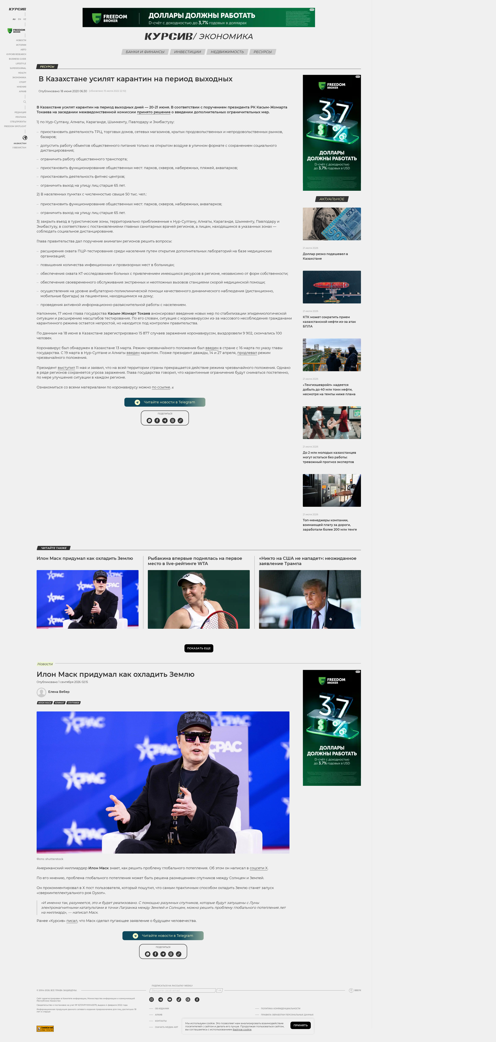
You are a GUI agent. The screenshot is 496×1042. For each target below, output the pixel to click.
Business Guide (17, 59)
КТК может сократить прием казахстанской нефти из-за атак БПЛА (329, 321)
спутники (73, 703)
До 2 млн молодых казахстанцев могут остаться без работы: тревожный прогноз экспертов (329, 457)
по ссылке (161, 387)
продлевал (247, 353)
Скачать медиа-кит (166, 1027)
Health (22, 73)
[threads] (188, 999)
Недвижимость (227, 52)
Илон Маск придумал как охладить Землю (85, 558)
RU (14, 19)
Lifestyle (21, 63)
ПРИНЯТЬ (301, 1025)
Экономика (19, 77)
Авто (23, 49)
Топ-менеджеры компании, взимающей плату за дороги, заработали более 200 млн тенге (330, 524)
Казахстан (20, 143)
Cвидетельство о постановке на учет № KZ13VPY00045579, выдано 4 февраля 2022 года (82, 1005)
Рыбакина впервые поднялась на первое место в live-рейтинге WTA (195, 561)
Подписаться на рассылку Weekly (172, 986)
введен (212, 348)
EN (19, 19)
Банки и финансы (145, 52)
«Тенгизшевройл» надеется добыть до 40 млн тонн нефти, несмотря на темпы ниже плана (329, 389)
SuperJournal (18, 68)
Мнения (21, 87)
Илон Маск (44, 703)
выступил (66, 368)
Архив (22, 91)
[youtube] (169, 999)
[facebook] (197, 999)
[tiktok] (179, 999)
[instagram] (151, 999)
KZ (24, 19)
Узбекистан (19, 147)
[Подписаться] (219, 990)
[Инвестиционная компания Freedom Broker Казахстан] (16, 31)
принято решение (153, 112)
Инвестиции (188, 52)
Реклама (21, 117)
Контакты (161, 1021)
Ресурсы (262, 52)
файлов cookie (242, 1029)
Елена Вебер (59, 692)
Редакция (20, 112)
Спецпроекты (18, 121)
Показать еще (199, 648)
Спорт (22, 82)
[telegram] (160, 999)
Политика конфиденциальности (280, 1009)
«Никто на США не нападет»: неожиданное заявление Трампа (307, 561)
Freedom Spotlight (15, 126)
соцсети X (259, 868)
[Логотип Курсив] (17, 9)
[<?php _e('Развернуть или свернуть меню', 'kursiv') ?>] (25, 137)
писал (71, 921)
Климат (59, 703)
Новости (21, 40)
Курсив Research (16, 54)
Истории (21, 45)
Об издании (162, 1009)
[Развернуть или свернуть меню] (24, 102)
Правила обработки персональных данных (287, 1015)
